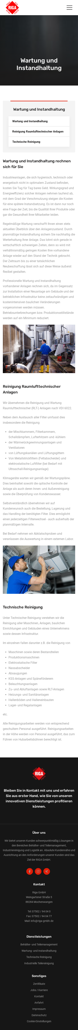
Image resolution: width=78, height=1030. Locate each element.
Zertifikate (39, 983)
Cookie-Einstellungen (39, 1021)
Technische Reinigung (26, 142)
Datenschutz (39, 1015)
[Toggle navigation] (69, 7)
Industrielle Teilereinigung (39, 963)
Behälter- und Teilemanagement (39, 944)
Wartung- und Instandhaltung (39, 950)
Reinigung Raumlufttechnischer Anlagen (37, 131)
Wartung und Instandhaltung (30, 121)
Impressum (39, 1008)
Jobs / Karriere (39, 990)
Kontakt (39, 996)
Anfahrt (39, 1002)
